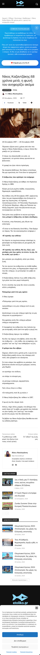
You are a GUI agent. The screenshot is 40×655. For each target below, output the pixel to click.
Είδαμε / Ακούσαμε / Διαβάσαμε (19, 18)
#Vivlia (15, 90)
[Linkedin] (16, 464)
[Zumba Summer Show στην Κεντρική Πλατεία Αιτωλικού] (7, 506)
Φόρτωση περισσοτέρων (19, 580)
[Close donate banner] (37, 28)
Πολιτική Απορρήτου (26, 652)
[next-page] (7, 513)
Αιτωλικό (6, 498)
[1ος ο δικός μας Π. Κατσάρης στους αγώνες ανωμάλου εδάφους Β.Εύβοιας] (7, 482)
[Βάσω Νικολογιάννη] (3, 94)
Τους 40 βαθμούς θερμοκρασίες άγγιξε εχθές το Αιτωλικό (26, 542)
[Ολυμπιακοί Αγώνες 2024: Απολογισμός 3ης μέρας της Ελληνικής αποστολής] (7, 556)
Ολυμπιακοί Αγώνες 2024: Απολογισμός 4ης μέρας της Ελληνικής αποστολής (26, 570)
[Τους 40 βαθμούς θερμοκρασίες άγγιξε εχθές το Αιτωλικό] (7, 542)
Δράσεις (5, 508)
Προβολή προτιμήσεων (20, 647)
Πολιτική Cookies (11, 652)
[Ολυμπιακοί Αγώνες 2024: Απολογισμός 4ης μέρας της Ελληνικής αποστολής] (7, 569)
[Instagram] (13, 464)
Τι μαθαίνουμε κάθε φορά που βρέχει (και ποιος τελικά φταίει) (10, 439)
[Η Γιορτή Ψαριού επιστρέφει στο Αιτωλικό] (7, 495)
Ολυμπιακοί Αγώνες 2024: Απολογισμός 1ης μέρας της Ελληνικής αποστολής (26, 529)
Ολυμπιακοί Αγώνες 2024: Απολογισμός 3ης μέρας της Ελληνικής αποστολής (26, 556)
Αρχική (4, 18)
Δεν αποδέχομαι (20, 641)
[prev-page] (3, 513)
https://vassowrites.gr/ (18, 455)
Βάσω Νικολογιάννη (15, 94)
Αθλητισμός (6, 485)
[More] (31, 103)
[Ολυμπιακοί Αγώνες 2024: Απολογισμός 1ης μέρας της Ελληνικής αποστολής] (7, 528)
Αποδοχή (20, 635)
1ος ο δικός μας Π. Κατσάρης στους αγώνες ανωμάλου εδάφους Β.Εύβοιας (26, 482)
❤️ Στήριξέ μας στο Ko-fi (20, 63)
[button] (37, 608)
